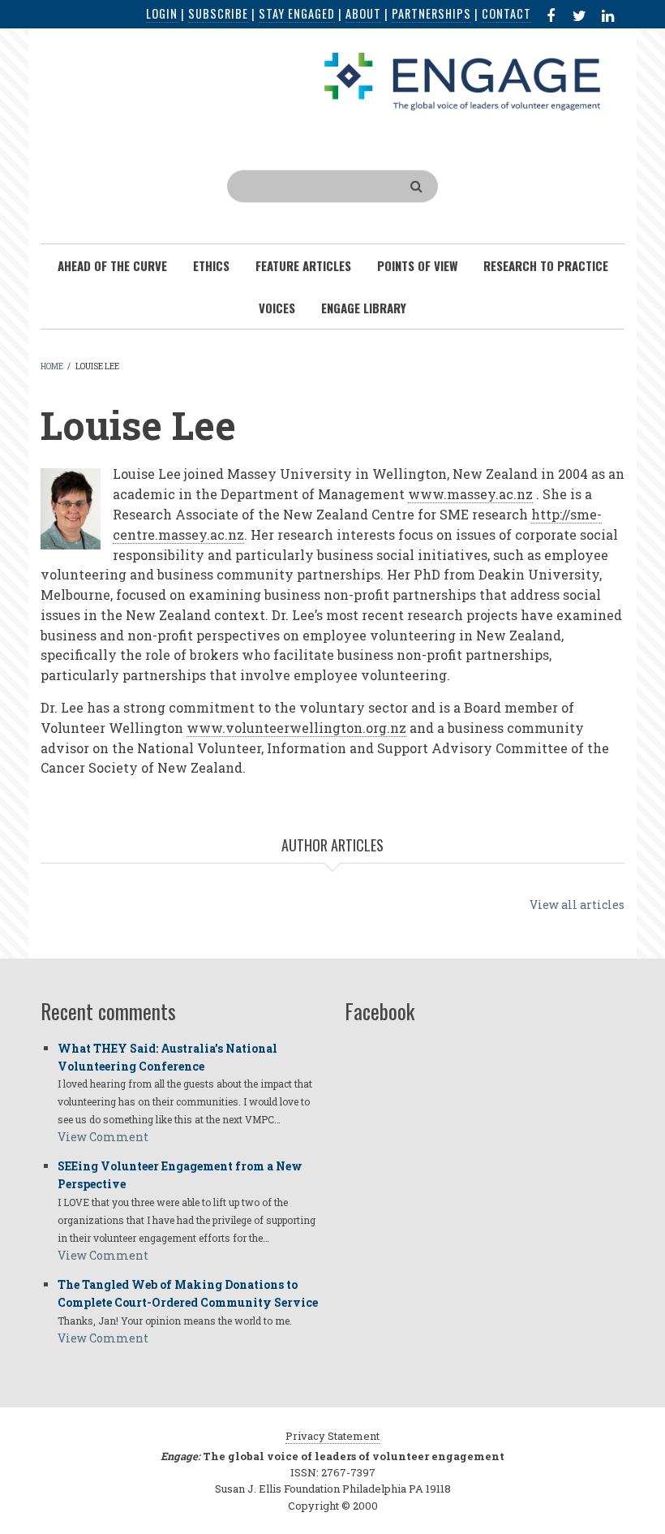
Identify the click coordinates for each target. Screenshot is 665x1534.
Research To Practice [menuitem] (545, 265)
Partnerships (431, 13)
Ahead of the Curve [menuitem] (112, 265)
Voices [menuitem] (277, 308)
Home (52, 366)
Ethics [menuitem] (211, 265)
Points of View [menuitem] (417, 265)
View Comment (103, 1136)
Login (162, 13)
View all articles (577, 904)
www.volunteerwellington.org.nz (296, 727)
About (363, 13)
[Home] (462, 79)
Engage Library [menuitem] (363, 308)
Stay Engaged (297, 13)
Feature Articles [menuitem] (303, 265)
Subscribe (218, 13)
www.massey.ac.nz (470, 493)
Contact (506, 13)
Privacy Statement (332, 1435)
